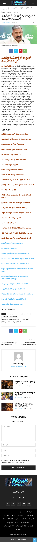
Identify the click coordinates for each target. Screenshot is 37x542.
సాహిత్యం (24, 519)
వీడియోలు (20, 515)
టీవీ (17, 512)
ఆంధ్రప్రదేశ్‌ (14, 8)
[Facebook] (11, 51)
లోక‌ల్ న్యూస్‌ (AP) (16, 12)
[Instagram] (13, 504)
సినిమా (12, 512)
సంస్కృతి (31, 519)
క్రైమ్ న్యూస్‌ (29, 512)
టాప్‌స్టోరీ (30, 526)
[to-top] (35, 539)
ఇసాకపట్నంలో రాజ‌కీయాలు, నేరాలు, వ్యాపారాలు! (24, 405)
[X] (16, 51)
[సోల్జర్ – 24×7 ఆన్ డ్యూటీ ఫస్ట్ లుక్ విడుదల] (7, 384)
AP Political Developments (15, 314)
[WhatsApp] (25, 51)
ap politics (27, 314)
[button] (4, 3)
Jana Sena (5, 316)
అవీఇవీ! (17, 522)
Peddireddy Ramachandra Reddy (11, 319)
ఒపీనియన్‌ (10, 519)
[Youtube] (29, 504)
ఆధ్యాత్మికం (10, 522)
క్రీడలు (22, 512)
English (18, 529)
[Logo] (18, 486)
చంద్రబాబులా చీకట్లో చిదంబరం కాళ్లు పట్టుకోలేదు (28, 343)
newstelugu (6, 22)
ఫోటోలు (13, 515)
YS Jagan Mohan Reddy (8, 322)
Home (3, 8)
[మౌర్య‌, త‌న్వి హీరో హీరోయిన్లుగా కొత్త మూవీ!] (7, 396)
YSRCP (19, 322)
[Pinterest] (20, 51)
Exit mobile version (18, 539)
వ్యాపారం (17, 519)
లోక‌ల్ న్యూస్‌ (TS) (21, 526)
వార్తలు (8, 8)
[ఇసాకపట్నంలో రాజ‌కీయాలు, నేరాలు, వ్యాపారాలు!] (7, 407)
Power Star (25, 319)
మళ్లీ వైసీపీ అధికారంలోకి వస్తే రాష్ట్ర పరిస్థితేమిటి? (8, 343)
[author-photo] (18, 361)
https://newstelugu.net (18, 366)
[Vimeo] (24, 504)
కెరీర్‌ (4, 519)
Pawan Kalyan (13, 316)
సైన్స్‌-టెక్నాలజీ (29, 515)
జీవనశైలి (6, 515)
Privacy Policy (25, 522)
